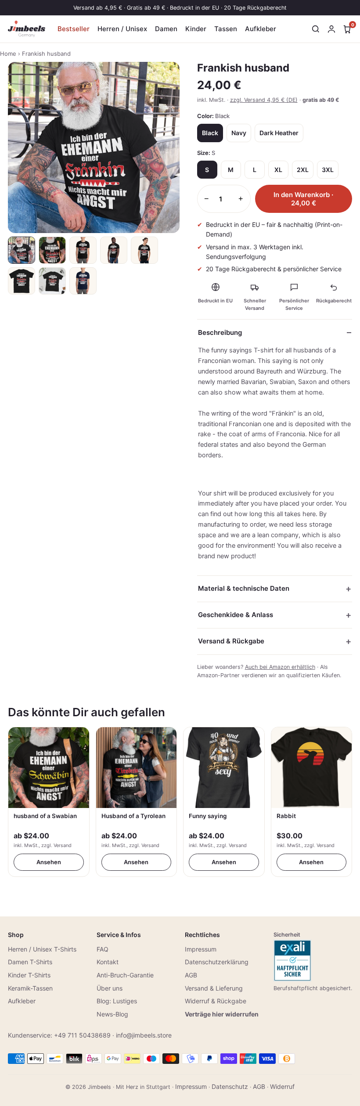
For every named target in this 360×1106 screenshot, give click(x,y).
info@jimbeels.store (144, 1035)
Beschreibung (220, 332)
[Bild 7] (52, 280)
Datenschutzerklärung (216, 962)
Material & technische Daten (243, 588)
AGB (191, 975)
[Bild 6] (21, 280)
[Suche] (315, 29)
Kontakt (108, 962)
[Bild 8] (83, 280)
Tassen (225, 29)
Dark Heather (279, 132)
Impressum (200, 949)
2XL (303, 169)
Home (8, 53)
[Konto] (331, 29)
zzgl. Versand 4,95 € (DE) (264, 100)
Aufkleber (260, 29)
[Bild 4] (113, 250)
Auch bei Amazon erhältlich (280, 667)
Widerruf (282, 1086)
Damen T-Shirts (30, 962)
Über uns (109, 988)
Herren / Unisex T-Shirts (42, 949)
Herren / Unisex (122, 29)
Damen (166, 29)
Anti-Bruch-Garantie (125, 975)
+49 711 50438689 (82, 1035)
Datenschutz (230, 1086)
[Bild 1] (21, 250)
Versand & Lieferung (214, 988)
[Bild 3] (83, 250)
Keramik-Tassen (30, 988)
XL (278, 169)
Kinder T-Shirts (29, 975)
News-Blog (112, 1014)
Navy (238, 132)
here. (309, 514)
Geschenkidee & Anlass (235, 614)
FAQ (102, 949)
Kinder (195, 29)
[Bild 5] (144, 250)
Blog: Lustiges (117, 1001)
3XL (328, 169)
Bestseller (74, 29)
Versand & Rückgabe (231, 641)
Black (210, 132)
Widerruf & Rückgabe (215, 1001)
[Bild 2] (52, 250)
